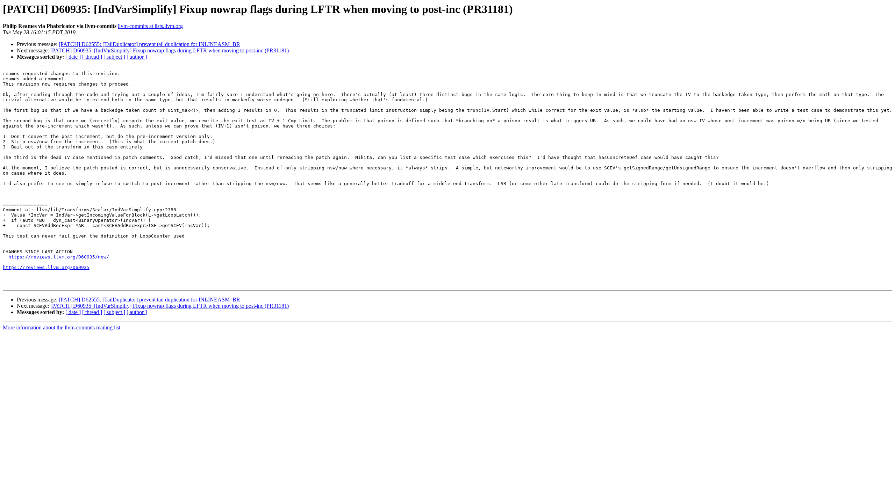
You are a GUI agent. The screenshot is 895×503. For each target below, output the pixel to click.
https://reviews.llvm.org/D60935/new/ (58, 257)
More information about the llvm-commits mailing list (61, 327)
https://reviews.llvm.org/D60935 (46, 267)
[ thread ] (92, 57)
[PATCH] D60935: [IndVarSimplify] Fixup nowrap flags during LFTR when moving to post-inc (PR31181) (169, 50)
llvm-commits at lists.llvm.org (150, 26)
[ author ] (137, 57)
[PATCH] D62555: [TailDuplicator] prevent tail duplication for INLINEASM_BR (149, 44)
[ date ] (73, 57)
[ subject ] (114, 57)
